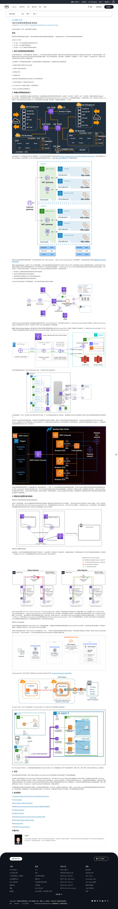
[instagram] (97, 901)
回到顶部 (58, 894)
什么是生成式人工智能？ (17, 876)
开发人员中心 (64, 870)
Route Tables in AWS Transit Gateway (23, 803)
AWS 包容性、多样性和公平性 (43, 891)
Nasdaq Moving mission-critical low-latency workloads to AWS (29, 816)
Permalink (49, 25)
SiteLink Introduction (19, 810)
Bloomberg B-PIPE (18, 823)
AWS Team (16, 25)
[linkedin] (95, 901)
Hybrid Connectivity (19, 813)
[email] (107, 901)
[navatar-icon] (113, 2)
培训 (36, 873)
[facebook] (92, 901)
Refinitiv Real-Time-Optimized (22, 827)
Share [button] (56, 25)
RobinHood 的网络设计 (61, 158)
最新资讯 (12, 885)
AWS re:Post (89, 876)
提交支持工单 (89, 873)
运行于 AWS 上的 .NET (66, 876)
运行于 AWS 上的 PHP (66, 885)
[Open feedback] (116, 454)
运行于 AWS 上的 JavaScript (68, 888)
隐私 (11, 903)
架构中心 (37, 879)
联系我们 (88, 870)
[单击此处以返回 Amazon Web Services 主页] (6, 7)
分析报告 (37, 885)
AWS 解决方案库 (39, 876)
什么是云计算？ (14, 873)
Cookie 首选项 (25, 903)
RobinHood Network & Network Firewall (24, 820)
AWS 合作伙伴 (39, 888)
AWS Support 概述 (91, 882)
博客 (11, 888)
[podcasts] (105, 901)
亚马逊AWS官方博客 (17, 20)
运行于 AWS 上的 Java (66, 882)
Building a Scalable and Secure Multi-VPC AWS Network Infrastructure (76, 156)
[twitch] (100, 901)
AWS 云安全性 (14, 882)
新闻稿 (11, 891)
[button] (115, 2)
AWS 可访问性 (90, 888)
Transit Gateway (18, 799)
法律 (87, 891)
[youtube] (102, 901)
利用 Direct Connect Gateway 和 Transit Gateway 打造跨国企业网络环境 (32, 806)
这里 (52, 618)
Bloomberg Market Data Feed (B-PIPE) (61, 673)
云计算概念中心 (14, 879)
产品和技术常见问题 (41, 882)
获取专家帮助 (89, 885)
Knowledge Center (91, 879)
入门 (36, 870)
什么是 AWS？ (14, 870)
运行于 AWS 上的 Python (67, 879)
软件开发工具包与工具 (66, 873)
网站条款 (16, 903)
